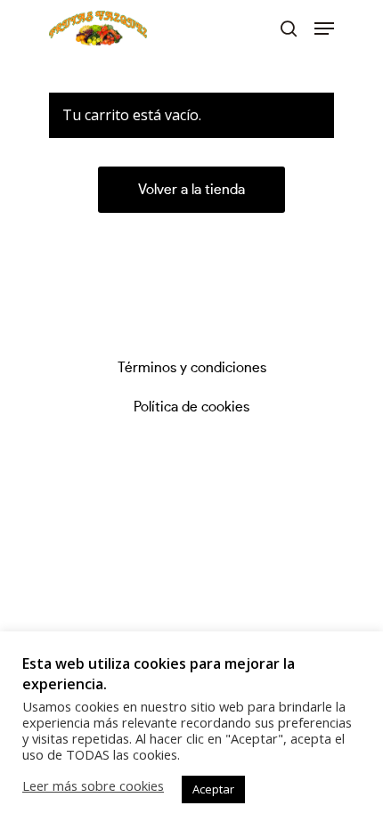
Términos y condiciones (192, 368)
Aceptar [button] (213, 789)
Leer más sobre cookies (93, 785)
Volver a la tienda (191, 190)
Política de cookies (191, 407)
